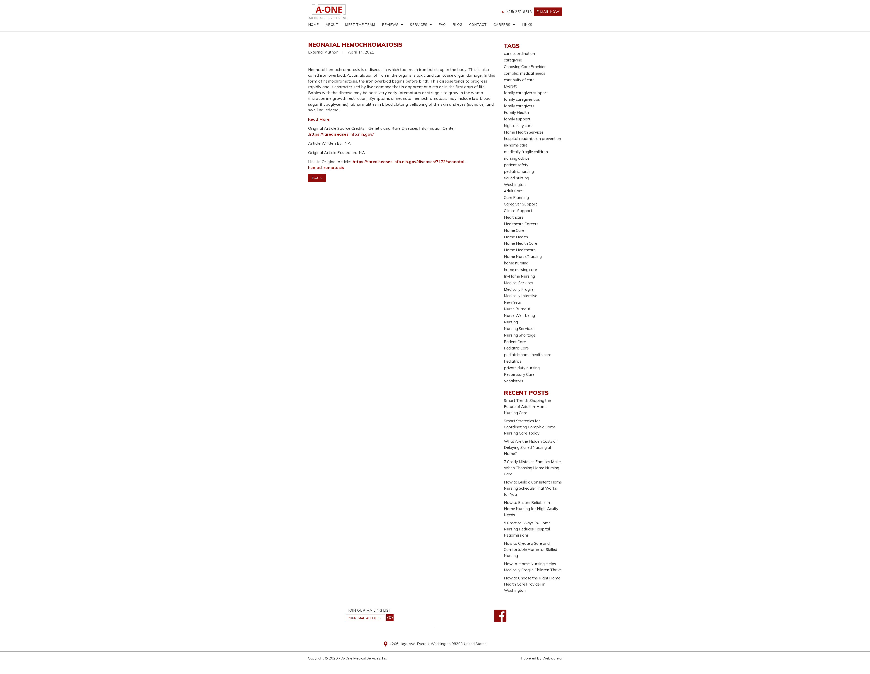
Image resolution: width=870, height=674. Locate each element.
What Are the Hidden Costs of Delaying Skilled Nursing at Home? (530, 447)
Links (527, 24)
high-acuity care (518, 125)
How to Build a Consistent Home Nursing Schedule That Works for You (533, 488)
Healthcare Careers (521, 223)
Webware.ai (552, 658)
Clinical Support (518, 210)
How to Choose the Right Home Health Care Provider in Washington (532, 584)
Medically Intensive (520, 295)
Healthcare (514, 217)
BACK (317, 178)
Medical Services (518, 282)
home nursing (516, 263)
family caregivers (519, 105)
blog (457, 24)
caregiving (513, 60)
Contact (478, 24)
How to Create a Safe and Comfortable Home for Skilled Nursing (530, 549)
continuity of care (519, 79)
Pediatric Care (516, 348)
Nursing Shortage (519, 335)
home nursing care (520, 269)
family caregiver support (526, 92)
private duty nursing (522, 367)
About (332, 24)
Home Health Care (520, 243)
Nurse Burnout (517, 308)
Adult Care (513, 190)
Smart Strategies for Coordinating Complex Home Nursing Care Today (530, 426)
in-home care (515, 145)
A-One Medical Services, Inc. (364, 658)
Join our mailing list (369, 610)
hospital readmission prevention (532, 138)
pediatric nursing (519, 171)
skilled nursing (516, 178)
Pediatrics (512, 361)
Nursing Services (519, 328)
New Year (512, 302)
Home (313, 24)
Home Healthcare (520, 249)
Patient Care (515, 341)
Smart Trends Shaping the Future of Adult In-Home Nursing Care (527, 406)
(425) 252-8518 (518, 12)
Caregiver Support (520, 204)
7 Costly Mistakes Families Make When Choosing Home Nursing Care (532, 467)
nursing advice (516, 158)
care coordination (519, 53)
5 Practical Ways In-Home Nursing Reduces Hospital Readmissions (527, 528)
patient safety (516, 164)
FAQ (442, 24)
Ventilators (513, 381)
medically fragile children (526, 151)
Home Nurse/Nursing (523, 256)
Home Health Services (524, 132)
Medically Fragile (519, 289)
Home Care (514, 230)
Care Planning (516, 197)
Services (418, 24)
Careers (501, 24)
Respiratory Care (519, 374)
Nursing (511, 322)
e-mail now (547, 12)
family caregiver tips (522, 99)
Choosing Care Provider (525, 66)
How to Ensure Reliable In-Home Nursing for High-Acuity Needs (531, 508)
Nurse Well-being (519, 315)
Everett (510, 86)
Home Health (516, 236)
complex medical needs (524, 73)
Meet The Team (360, 24)
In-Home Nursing (519, 276)
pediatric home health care (527, 354)
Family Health (516, 112)
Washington (515, 184)
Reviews (390, 24)
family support (517, 119)
